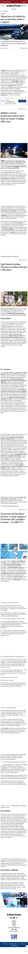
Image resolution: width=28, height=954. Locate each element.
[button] (14, 900)
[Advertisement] (11, 60)
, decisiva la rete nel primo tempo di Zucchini (13, 314)
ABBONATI (24, 1)
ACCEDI (25, 5)
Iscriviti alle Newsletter (6, 1)
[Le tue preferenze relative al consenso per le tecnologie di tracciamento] (25, 951)
